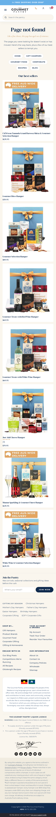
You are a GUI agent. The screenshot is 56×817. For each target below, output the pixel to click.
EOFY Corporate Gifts (31, 615)
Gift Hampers (33, 56)
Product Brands (10, 634)
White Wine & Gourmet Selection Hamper (22, 563)
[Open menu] (5, 10)
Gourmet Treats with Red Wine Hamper (21, 316)
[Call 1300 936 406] (36, 10)
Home (18, 56)
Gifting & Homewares (13, 645)
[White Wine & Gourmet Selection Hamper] (28, 535)
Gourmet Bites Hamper (13, 196)
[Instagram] (16, 754)
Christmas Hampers (35, 603)
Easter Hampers (10, 611)
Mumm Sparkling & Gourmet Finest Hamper (23, 502)
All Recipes (8, 666)
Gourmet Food (19, 62)
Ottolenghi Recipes (12, 669)
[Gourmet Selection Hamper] (28, 228)
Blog (35, 68)
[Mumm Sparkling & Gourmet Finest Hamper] (28, 474)
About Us (34, 655)
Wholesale (34, 666)
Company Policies (38, 663)
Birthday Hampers (28, 611)
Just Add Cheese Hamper (14, 437)
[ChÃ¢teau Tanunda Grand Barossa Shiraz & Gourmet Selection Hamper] (28, 105)
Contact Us (35, 659)
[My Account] (43, 10)
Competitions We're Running (12, 660)
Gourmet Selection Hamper (15, 256)
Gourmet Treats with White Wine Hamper (22, 377)
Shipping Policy (11, 767)
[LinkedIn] (30, 754)
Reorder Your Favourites (41, 639)
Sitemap (34, 670)
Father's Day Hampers (37, 607)
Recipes (22, 68)
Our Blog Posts (10, 655)
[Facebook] (21, 754)
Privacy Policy (26, 767)
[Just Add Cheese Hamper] (28, 409)
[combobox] (28, 17)
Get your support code (38, 815)
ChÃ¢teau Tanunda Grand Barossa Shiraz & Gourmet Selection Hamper (26, 134)
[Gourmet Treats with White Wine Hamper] (28, 349)
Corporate (39, 62)
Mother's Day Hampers (13, 607)
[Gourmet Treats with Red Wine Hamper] (28, 289)
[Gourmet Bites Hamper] (28, 168)
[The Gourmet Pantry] (19, 9)
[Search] (5, 17)
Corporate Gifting (11, 615)
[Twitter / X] (25, 754)
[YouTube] (35, 754)
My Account (35, 632)
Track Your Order (37, 636)
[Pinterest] (39, 754)
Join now (44, 590)
